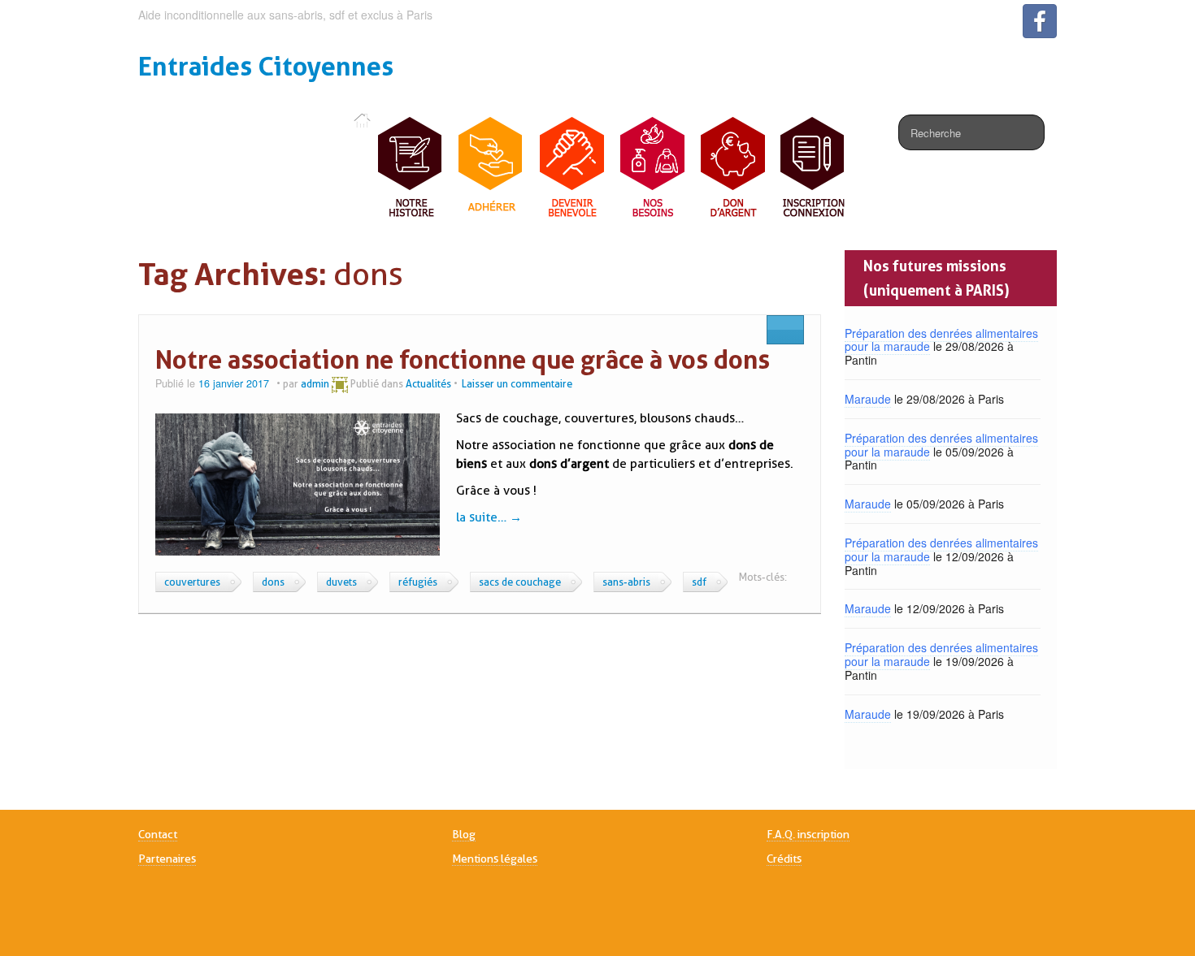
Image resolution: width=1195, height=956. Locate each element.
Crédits (784, 858)
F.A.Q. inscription (808, 834)
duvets (341, 581)
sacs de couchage (520, 581)
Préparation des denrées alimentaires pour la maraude (941, 340)
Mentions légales (494, 858)
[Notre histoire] (411, 168)
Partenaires (167, 858)
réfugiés (417, 581)
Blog (464, 834)
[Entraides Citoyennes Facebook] (1040, 21)
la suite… (489, 517)
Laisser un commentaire (517, 383)
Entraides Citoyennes (265, 66)
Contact (157, 834)
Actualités (428, 383)
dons (273, 581)
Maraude (868, 399)
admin (315, 383)
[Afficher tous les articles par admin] (340, 383)
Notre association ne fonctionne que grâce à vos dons (462, 359)
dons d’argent (569, 463)
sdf (699, 581)
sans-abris (626, 581)
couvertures (192, 581)
